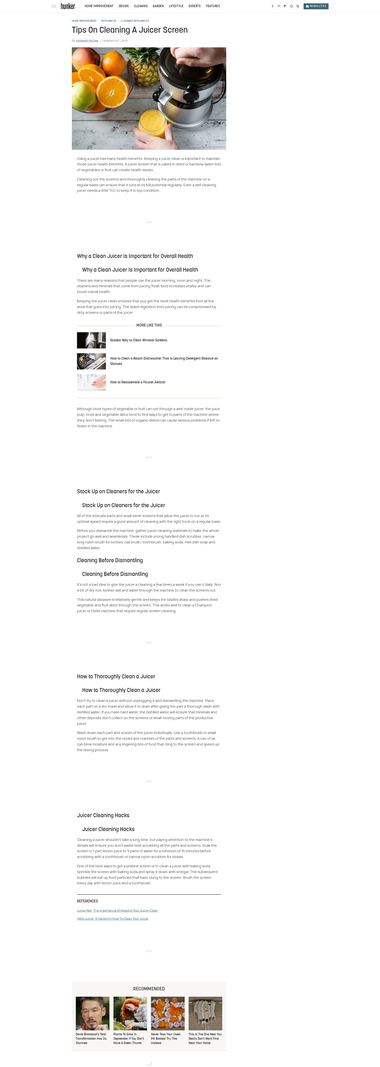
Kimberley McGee (87, 40)
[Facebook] (272, 6)
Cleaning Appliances (135, 21)
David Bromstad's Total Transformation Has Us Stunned (91, 1039)
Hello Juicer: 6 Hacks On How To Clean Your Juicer (113, 918)
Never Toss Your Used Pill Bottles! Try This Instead (165, 1039)
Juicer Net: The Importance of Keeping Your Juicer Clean (117, 910)
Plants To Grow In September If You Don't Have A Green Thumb (128, 1039)
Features (213, 6)
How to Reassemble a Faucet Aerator (137, 382)
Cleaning (141, 6)
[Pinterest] (278, 6)
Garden (158, 6)
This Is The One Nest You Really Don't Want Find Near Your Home (205, 1039)
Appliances (108, 21)
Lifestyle (176, 6)
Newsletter (318, 6)
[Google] (291, 6)
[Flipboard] (285, 6)
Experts (195, 6)
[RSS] (297, 6)
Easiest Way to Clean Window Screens (138, 340)
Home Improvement (99, 6)
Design (124, 6)
